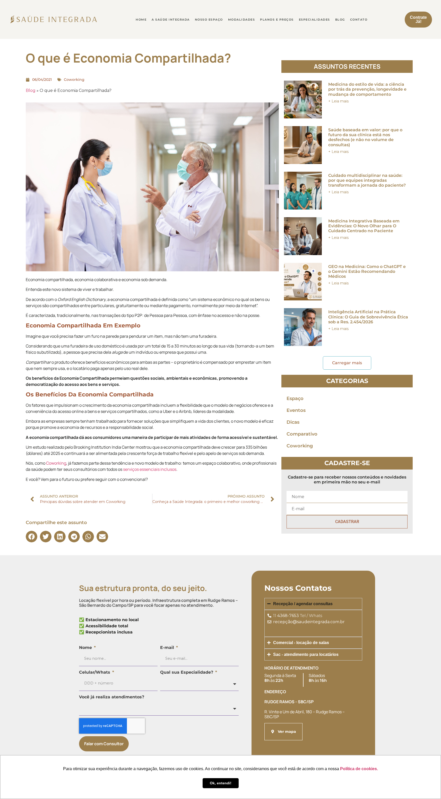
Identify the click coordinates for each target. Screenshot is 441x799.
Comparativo (302, 434)
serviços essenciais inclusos (149, 469)
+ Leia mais (338, 101)
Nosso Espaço (209, 19)
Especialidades (314, 19)
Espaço (295, 398)
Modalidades (241, 19)
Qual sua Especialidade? (187, 672)
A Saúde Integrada (171, 19)
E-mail (167, 647)
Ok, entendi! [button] (220, 783)
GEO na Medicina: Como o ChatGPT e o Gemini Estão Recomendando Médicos (367, 271)
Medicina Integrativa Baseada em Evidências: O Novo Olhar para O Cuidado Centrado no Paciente (364, 226)
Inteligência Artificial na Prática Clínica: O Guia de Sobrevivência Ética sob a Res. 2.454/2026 (368, 316)
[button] (31, 536)
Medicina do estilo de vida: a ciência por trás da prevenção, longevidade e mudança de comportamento (367, 89)
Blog (340, 19)
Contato (359, 19)
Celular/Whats (95, 672)
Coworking (74, 79)
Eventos (296, 410)
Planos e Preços (277, 19)
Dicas (293, 422)
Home (141, 19)
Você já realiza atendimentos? (111, 696)
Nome (86, 647)
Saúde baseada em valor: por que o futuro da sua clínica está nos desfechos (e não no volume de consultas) (365, 137)
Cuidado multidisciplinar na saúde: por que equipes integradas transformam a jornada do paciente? (367, 180)
